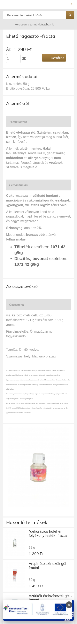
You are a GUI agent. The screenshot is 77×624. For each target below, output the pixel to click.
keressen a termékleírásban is (34, 24)
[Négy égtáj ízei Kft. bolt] (38, 5)
